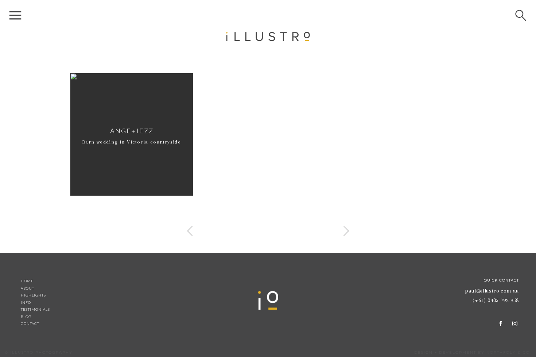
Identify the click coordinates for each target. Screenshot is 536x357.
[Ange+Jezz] (131, 134)
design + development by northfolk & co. (472, 352)
